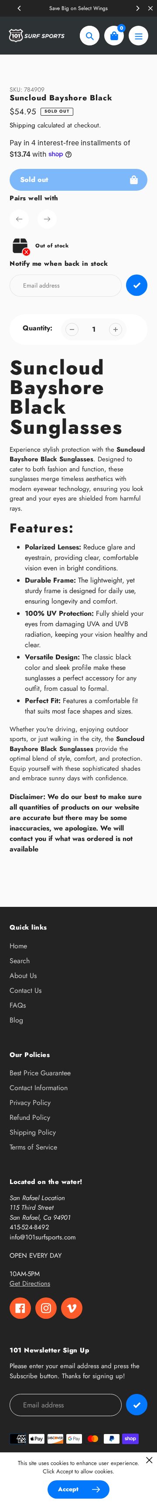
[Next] (137, 8)
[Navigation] (138, 35)
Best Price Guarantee (40, 1073)
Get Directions (30, 1283)
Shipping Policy (33, 1132)
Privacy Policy (30, 1103)
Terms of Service (33, 1147)
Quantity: (37, 328)
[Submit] (136, 1404)
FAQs (18, 1005)
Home (18, 946)
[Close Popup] (149, 1460)
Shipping (22, 125)
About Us (23, 976)
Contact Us (25, 990)
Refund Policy (30, 1117)
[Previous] (19, 8)
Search (20, 961)
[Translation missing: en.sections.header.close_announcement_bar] (150, 8)
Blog (16, 1020)
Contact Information (39, 1088)
